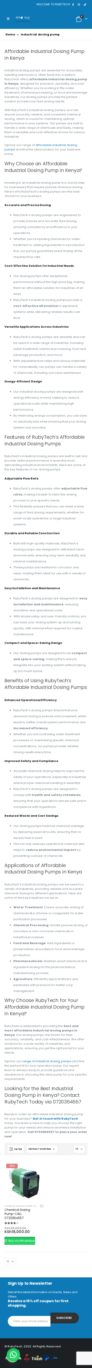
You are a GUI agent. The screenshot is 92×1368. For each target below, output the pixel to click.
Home (10, 34)
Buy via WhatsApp (21, 1241)
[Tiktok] (85, 4)
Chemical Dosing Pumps (18, 1205)
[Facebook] (72, 4)
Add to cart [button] (36, 1169)
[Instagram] (79, 4)
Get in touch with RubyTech (55, 1119)
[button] (13, 1354)
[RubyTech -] (22, 19)
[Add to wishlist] (42, 1207)
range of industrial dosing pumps (46, 1061)
